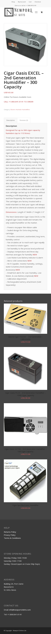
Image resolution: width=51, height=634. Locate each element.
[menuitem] (13, 1)
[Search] (30, 12)
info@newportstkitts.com (20, 610)
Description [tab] (10, 120)
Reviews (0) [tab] (24, 120)
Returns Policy (10, 532)
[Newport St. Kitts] (21, 12)
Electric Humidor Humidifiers (20, 109)
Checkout (38, 2)
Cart (30, 2)
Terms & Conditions (12, 538)
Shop (13, 2)
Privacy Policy (9, 535)
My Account (22, 2)
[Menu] (36, 12)
